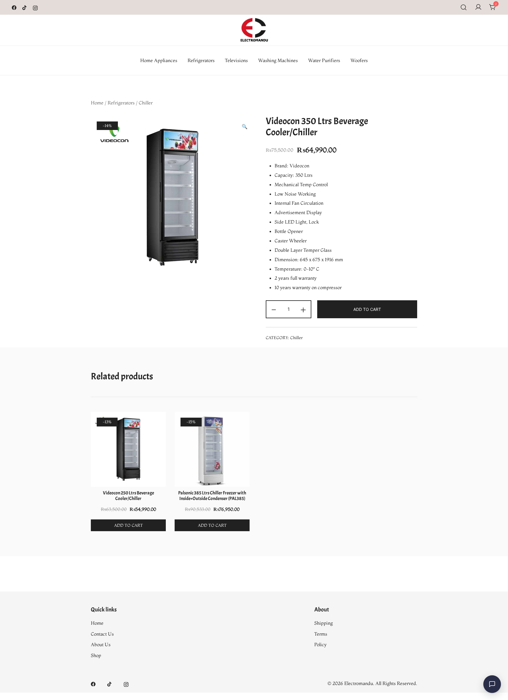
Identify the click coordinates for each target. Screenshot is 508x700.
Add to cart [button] (128, 525)
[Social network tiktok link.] (24, 7)
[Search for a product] (463, 7)
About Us (101, 644)
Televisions (236, 60)
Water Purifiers (324, 60)
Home (97, 103)
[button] (245, 127)
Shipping (323, 623)
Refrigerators (201, 60)
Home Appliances (158, 60)
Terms (320, 634)
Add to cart (367, 309)
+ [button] (303, 308)
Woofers (359, 60)
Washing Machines (278, 60)
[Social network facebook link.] (14, 7)
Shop (96, 655)
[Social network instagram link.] (35, 7)
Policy (320, 644)
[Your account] (478, 7)
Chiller (146, 103)
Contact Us (102, 634)
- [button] (273, 308)
